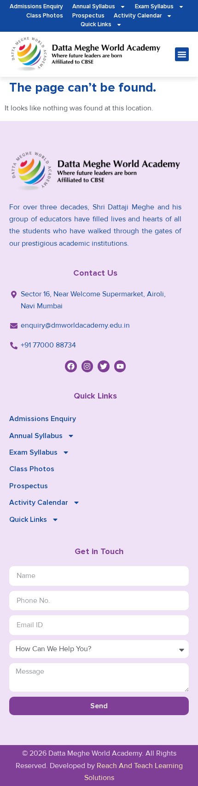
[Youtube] (120, 366)
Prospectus (88, 15)
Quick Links (96, 24)
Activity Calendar (138, 15)
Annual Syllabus (93, 6)
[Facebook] (71, 366)
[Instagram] (87, 366)
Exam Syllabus (154, 6)
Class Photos (44, 15)
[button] (182, 54)
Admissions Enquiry (36, 6)
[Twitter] (104, 366)
